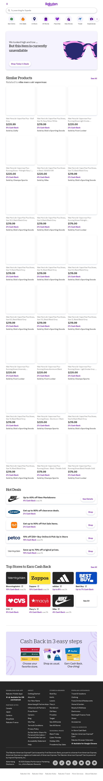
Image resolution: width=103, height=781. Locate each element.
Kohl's (52, 697)
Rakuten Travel (64, 774)
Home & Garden (77, 704)
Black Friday (54, 734)
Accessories (76, 722)
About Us (31, 697)
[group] (20, 109)
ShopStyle (10, 719)
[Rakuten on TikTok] (61, 762)
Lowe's (52, 701)
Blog (29, 718)
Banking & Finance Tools (80, 715)
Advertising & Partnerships (38, 704)
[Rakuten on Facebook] (68, 762)
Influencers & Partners (37, 708)
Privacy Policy (33, 729)
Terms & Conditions (35, 725)
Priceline (53, 715)
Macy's (52, 704)
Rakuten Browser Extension (82, 740)
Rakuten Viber (37, 774)
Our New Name (34, 701)
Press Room (32, 711)
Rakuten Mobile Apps (14, 694)
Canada (9, 708)
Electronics (75, 711)
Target (52, 718)
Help (30, 744)
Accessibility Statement (37, 741)
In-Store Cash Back (78, 730)
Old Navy (53, 711)
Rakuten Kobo (50, 774)
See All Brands (55, 722)
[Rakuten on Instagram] (55, 762)
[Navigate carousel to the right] (97, 19)
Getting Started (34, 694)
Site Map (31, 722)
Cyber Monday (55, 737)
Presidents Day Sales (58, 744)
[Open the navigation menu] (7, 4)
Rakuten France (12, 722)
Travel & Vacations (78, 694)
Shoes (73, 718)
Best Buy (53, 694)
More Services (77, 774)
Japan (8, 712)
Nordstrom (54, 708)
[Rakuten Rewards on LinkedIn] (94, 762)
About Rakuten (91, 774)
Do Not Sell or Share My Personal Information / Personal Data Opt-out (37, 734)
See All (94, 78)
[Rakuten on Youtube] (81, 762)
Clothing (74, 697)
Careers (31, 715)
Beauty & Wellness (78, 708)
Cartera (9, 715)
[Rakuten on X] (74, 762)
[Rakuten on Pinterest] (87, 762)
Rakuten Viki (25, 774)
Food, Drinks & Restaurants (82, 701)
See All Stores (55, 725)
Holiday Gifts (54, 741)
